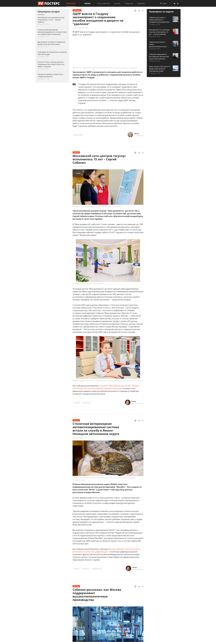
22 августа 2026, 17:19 (80, 604)
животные (85, 569)
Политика (71, 3)
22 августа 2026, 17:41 (80, 438)
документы (86, 403)
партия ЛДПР (78, 135)
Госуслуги (77, 403)
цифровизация (97, 569)
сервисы (76, 569)
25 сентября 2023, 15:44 (80, 28)
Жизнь (87, 3)
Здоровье (141, 3)
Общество (129, 3)
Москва (117, 3)
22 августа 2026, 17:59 (80, 167)
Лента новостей (103, 3)
